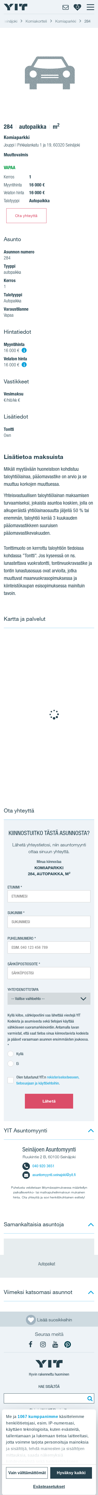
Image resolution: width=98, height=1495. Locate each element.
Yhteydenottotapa (23, 989)
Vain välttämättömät (27, 1473)
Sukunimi (15, 912)
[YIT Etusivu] (15, 7)
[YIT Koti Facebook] (31, 1344)
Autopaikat (47, 1263)
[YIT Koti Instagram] (43, 1344)
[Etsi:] (89, 1398)
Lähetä (49, 1101)
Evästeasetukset (49, 1486)
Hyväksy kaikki (71, 1473)
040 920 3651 (43, 1166)
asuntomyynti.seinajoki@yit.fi (54, 1174)
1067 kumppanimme (38, 1416)
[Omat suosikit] (77, 7)
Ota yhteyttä (26, 215)
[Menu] (90, 7)
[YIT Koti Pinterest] (68, 1344)
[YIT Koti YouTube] (55, 1344)
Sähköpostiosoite (23, 964)
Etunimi (14, 887)
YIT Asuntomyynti (25, 1130)
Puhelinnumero (20, 938)
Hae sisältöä (49, 1386)
